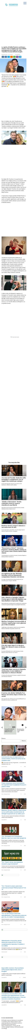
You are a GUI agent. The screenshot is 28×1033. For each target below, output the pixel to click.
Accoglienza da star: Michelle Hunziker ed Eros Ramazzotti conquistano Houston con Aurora (13, 575)
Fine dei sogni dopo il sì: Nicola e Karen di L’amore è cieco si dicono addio (13, 647)
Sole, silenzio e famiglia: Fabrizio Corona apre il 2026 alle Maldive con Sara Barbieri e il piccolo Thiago (14, 599)
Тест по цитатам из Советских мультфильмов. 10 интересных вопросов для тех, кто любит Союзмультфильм (14, 915)
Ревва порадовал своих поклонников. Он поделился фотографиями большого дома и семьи (14, 784)
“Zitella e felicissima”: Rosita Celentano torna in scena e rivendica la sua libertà (11, 503)
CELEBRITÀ (17, 54)
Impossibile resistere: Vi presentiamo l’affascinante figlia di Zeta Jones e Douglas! (13, 969)
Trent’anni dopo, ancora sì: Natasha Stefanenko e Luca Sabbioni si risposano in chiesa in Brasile (14, 671)
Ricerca (3, 738)
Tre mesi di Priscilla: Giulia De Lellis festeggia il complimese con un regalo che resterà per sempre (14, 479)
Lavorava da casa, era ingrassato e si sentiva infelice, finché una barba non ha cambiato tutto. (13, 758)
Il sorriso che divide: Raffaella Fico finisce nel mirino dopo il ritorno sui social (14, 694)
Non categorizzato (6, 794)
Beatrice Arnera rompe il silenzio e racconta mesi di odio (13, 526)
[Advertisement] (14, 28)
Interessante (4, 766)
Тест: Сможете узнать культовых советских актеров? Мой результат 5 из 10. (14, 887)
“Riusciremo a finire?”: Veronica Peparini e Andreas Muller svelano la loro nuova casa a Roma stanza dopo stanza (14, 550)
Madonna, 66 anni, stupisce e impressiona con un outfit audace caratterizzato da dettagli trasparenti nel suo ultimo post (14, 812)
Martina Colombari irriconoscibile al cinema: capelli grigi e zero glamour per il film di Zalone (14, 623)
